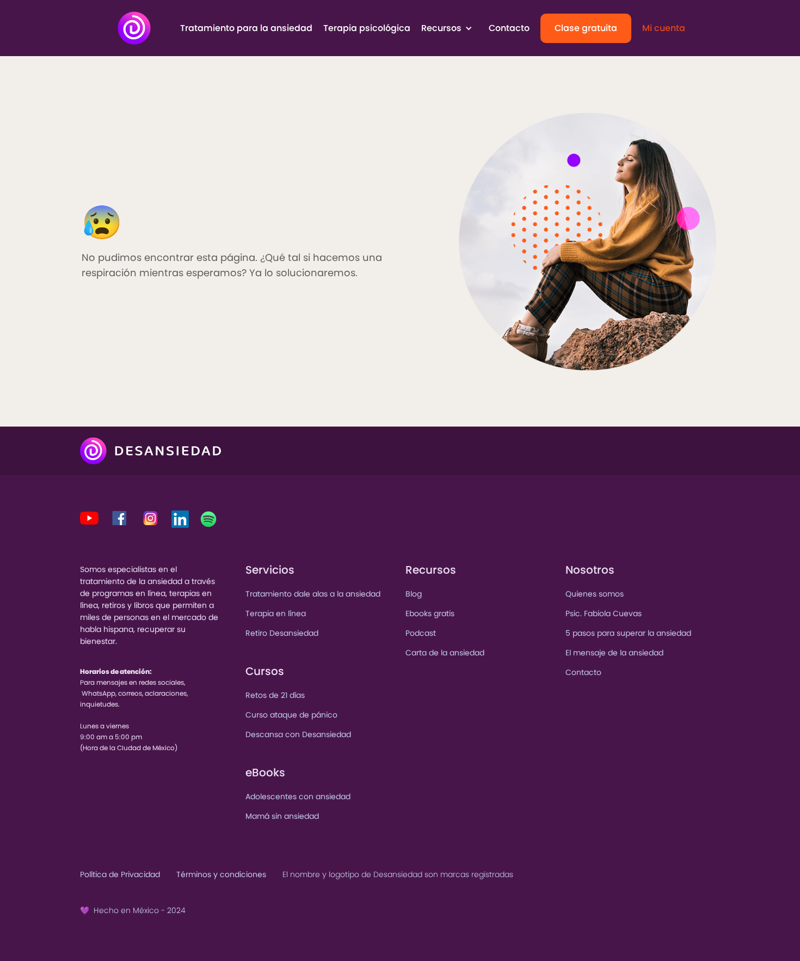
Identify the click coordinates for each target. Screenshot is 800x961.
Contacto (509, 28)
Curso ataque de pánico (291, 714)
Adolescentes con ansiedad (297, 796)
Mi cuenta (663, 28)
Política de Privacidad (120, 874)
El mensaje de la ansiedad (614, 652)
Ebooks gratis (429, 613)
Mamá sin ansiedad (282, 816)
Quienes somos (594, 593)
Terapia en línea (275, 613)
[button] (449, 28)
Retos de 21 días (275, 695)
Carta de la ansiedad (444, 652)
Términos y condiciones (221, 874)
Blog (413, 593)
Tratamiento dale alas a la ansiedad (312, 593)
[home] (133, 28)
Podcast (420, 633)
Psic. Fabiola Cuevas (603, 613)
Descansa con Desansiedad (298, 734)
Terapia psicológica (366, 28)
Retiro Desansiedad (281, 633)
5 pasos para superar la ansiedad (628, 633)
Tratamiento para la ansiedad (246, 28)
